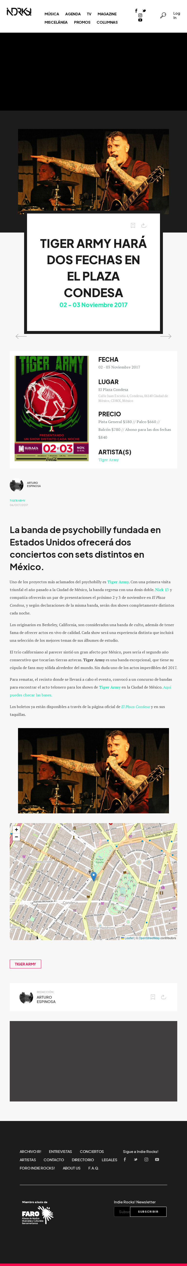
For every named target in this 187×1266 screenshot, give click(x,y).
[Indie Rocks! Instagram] (140, 15)
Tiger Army (108, 459)
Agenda (73, 14)
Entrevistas (60, 1151)
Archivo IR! (30, 1151)
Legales (109, 1160)
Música (52, 14)
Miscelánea (56, 22)
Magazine (107, 14)
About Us (72, 1168)
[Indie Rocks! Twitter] (144, 11)
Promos (82, 22)
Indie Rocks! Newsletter (135, 1202)
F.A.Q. (93, 1168)
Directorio (83, 1160)
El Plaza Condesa (135, 706)
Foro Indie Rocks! (37, 1168)
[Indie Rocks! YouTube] (140, 20)
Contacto (54, 1160)
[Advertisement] (93, 72)
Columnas (107, 22)
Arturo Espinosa (34, 484)
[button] (94, 877)
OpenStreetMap (149, 938)
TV (89, 14)
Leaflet (129, 938)
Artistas (28, 1160)
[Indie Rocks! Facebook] (136, 11)
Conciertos (92, 1151)
